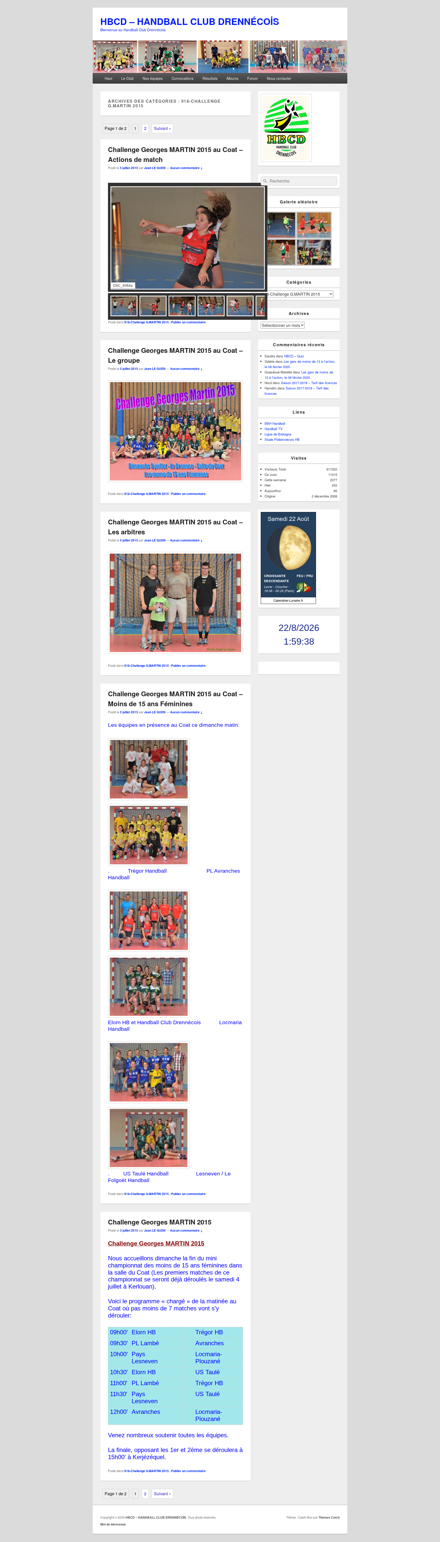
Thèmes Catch (329, 1517)
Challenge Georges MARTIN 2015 (159, 1222)
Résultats (209, 78)
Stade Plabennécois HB (282, 439)
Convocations (183, 78)
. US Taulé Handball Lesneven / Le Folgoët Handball (169, 1177)
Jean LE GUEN (155, 167)
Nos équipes (153, 78)
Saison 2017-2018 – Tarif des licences (309, 382)
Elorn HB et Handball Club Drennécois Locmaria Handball (175, 1025)
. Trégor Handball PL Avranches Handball (174, 874)
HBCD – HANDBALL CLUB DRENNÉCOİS (189, 21)
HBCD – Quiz (294, 356)
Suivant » (162, 128)
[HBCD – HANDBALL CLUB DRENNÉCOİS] (220, 71)
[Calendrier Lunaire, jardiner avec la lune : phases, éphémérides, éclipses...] (288, 602)
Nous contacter (279, 78)
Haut (108, 78)
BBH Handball (275, 423)
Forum (252, 78)
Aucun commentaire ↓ (186, 167)
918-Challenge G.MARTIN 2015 (146, 322)
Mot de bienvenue (113, 1524)
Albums (232, 78)
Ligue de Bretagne (278, 434)
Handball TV (274, 428)
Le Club (127, 78)
